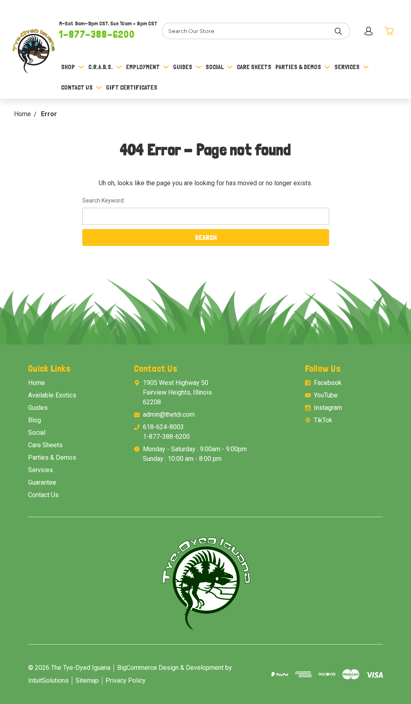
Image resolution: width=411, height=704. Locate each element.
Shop (68, 67)
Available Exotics (52, 395)
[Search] (338, 31)
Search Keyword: (103, 200)
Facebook (328, 383)
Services (347, 67)
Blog (34, 420)
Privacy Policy (126, 680)
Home (36, 383)
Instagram (328, 407)
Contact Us (77, 87)
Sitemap (87, 680)
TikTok (323, 420)
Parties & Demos (298, 67)
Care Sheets (254, 67)
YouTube (326, 395)
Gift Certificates (131, 87)
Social (215, 67)
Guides (182, 67)
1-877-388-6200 (97, 34)
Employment (143, 67)
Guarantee (42, 482)
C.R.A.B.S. (100, 67)
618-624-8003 (163, 427)
